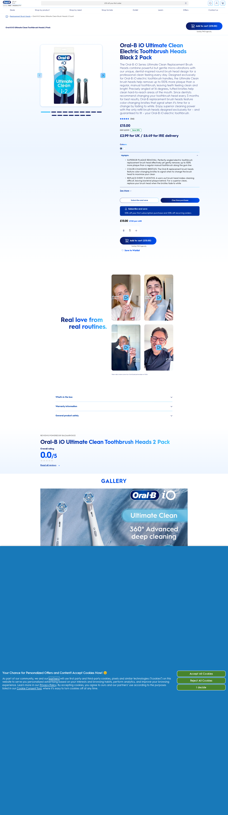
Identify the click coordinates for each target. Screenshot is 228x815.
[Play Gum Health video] (158, 347)
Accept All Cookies (201, 673)
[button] (40, 76)
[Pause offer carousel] (186, 3)
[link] (222, 3)
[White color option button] (125, 149)
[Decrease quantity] (123, 230)
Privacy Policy (48, 685)
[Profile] (216, 3)
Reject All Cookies (201, 680)
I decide (201, 687)
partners (54, 678)
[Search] (210, 3)
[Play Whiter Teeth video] (158, 298)
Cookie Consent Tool (29, 688)
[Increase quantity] (136, 230)
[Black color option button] (121, 148)
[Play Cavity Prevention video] (126, 298)
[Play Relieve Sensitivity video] (126, 347)
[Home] (7, 16)
